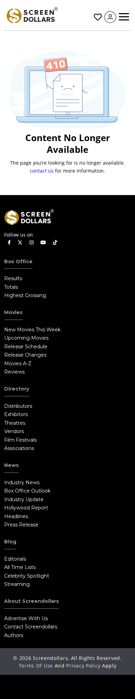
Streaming (17, 584)
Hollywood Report (26, 508)
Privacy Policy (83, 665)
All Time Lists (20, 567)
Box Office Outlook (27, 491)
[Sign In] (110, 17)
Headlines (16, 516)
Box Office (18, 261)
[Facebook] (9, 242)
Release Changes (25, 355)
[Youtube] (43, 242)
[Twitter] (20, 242)
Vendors (14, 431)
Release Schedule (25, 346)
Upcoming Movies (26, 338)
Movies (13, 312)
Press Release (21, 525)
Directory (16, 389)
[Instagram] (31, 242)
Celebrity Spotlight (26, 576)
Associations (19, 448)
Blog (10, 542)
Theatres (14, 423)
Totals (11, 287)
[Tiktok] (55, 242)
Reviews (14, 372)
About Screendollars (31, 601)
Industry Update (24, 499)
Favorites (97, 17)
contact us (42, 170)
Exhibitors (16, 414)
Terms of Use (36, 665)
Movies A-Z (18, 363)
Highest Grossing (25, 295)
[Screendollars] (32, 14)
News (11, 465)
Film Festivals (20, 440)
